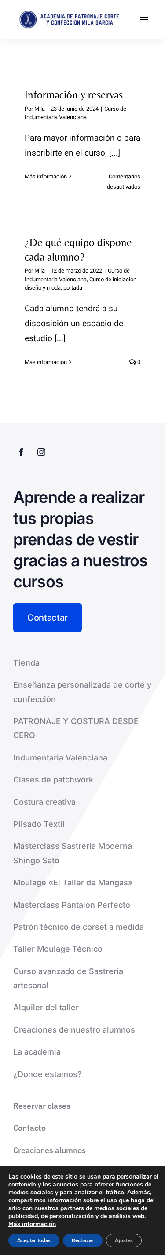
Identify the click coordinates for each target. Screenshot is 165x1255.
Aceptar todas (34, 1240)
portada (72, 288)
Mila (39, 109)
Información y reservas (74, 94)
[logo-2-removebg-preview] (68, 14)
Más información (46, 176)
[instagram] (41, 451)
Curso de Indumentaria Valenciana (75, 113)
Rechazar (83, 1240)
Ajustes (124, 1240)
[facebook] (21, 451)
